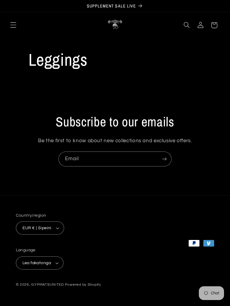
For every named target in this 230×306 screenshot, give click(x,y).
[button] (13, 25)
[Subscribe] (164, 159)
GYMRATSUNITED (47, 284)
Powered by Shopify (83, 284)
